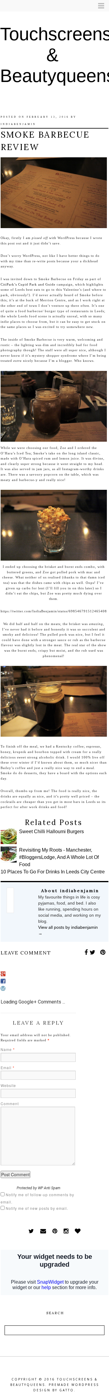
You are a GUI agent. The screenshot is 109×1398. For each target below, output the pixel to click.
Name (8, 1049)
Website (8, 1085)
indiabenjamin (18, 124)
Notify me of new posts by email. (37, 1208)
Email (8, 1067)
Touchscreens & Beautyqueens (54, 55)
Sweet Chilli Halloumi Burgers (51, 831)
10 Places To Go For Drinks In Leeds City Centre (53, 871)
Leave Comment (26, 953)
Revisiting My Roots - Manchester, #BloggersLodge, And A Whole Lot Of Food (59, 857)
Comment (10, 1103)
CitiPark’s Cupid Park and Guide (29, 284)
